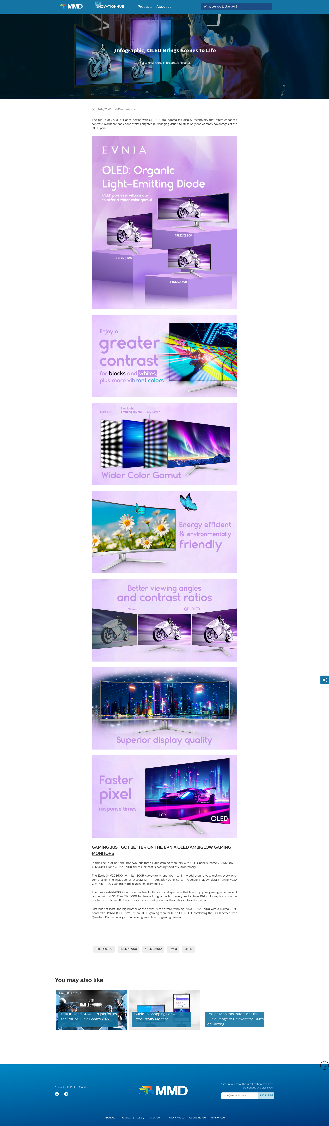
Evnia (173, 949)
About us (163, 7)
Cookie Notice (197, 1118)
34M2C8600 (104, 949)
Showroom (155, 1118)
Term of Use (218, 1118)
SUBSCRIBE (266, 1095)
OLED (188, 949)
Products (145, 7)
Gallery (140, 1118)
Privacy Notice (175, 1118)
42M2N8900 (128, 949)
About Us (110, 1118)
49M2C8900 (153, 949)
